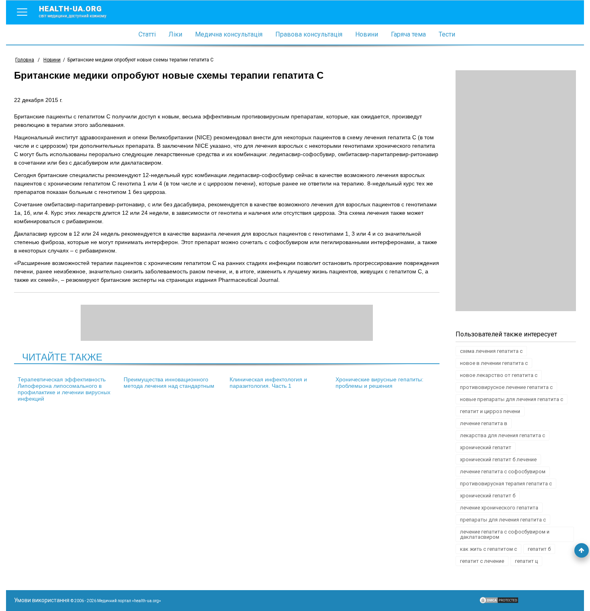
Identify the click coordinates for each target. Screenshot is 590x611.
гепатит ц (526, 561)
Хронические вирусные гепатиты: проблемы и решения (379, 382)
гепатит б (539, 549)
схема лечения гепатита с (491, 351)
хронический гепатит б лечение (498, 459)
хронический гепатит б (487, 496)
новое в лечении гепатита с (494, 363)
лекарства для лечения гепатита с (502, 435)
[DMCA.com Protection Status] (499, 602)
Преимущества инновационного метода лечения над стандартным (169, 382)
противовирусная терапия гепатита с (506, 484)
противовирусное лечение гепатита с (506, 387)
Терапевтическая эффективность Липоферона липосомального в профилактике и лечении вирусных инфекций (64, 389)
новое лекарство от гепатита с (498, 375)
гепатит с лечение (482, 561)
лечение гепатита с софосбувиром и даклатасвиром (504, 534)
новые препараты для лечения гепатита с (511, 399)
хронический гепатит (485, 447)
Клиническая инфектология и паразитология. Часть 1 (268, 382)
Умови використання (41, 600)
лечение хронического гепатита (499, 508)
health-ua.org (72, 11)
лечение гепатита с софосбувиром (502, 471)
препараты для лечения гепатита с (503, 520)
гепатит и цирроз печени (490, 411)
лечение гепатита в (483, 423)
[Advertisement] (516, 190)
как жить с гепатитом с (488, 549)
